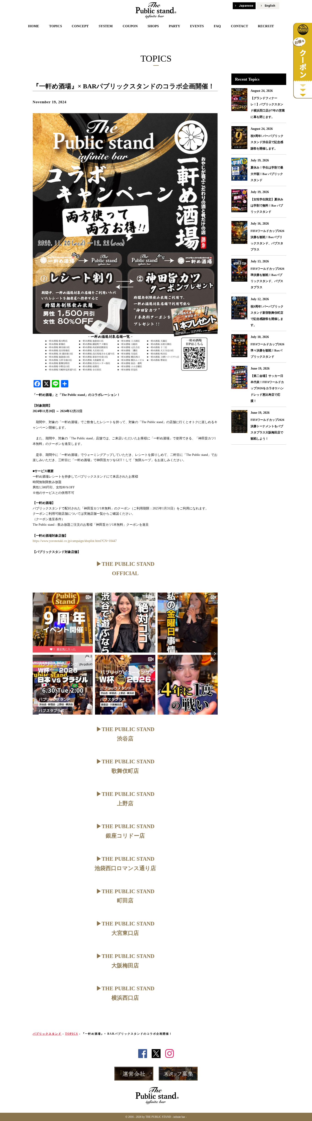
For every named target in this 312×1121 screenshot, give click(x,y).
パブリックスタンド (47, 1033)
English (270, 5)
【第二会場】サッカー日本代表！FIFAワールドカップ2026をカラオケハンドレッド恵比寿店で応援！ (267, 388)
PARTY (174, 26)
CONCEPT (80, 26)
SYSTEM (106, 26)
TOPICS (55, 26)
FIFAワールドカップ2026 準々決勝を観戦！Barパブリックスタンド (267, 350)
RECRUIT (266, 26)
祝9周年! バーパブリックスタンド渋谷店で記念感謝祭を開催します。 (267, 142)
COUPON (130, 26)
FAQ (217, 26)
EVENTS (197, 26)
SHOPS (153, 26)
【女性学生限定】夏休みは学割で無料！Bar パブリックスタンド (267, 205)
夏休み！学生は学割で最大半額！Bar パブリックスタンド (267, 174)
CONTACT (239, 26)
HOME (33, 26)
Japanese (246, 5)
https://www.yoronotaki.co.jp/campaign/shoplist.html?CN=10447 (75, 541)
